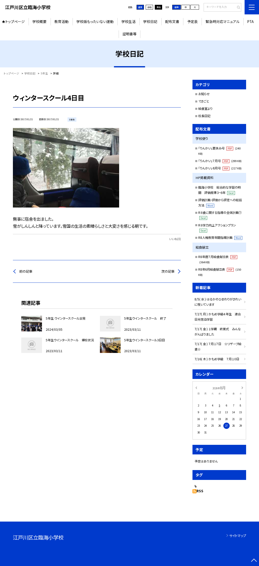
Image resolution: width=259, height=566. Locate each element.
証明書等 (129, 33)
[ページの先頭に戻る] (254, 561)
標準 (177, 7)
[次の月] (242, 387)
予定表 (192, 21)
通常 (140, 7)
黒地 (159, 7)
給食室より (205, 108)
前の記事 (25, 271)
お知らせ (204, 94)
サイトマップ (237, 535)
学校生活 (128, 21)
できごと (203, 101)
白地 (149, 7)
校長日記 (204, 116)
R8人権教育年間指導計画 (219, 237)
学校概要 (39, 21)
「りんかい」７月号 (220, 161)
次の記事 (168, 271)
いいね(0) (175, 239)
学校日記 (150, 21)
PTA (250, 21)
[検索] (236, 7)
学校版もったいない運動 (95, 21)
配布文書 (172, 21)
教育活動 (61, 21)
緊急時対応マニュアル (223, 21)
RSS (200, 490)
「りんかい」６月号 (220, 168)
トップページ (15, 21)
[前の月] (196, 387)
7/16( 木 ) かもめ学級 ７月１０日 (217, 359)
